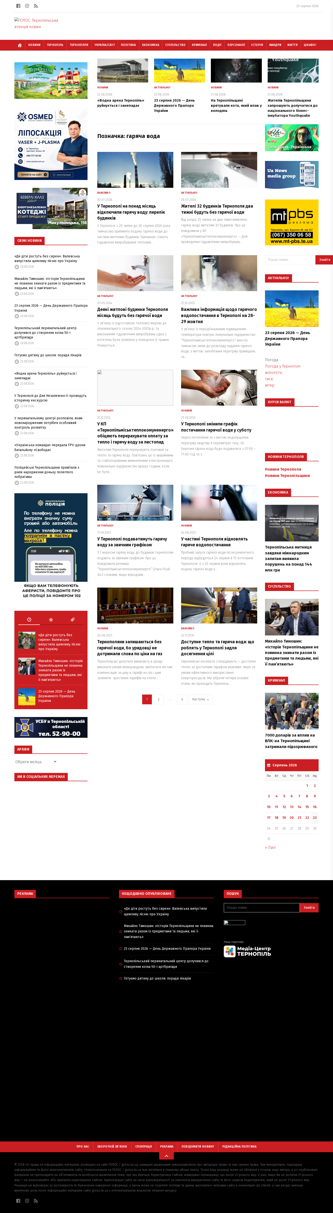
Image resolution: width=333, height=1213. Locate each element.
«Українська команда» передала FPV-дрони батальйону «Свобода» (49, 447)
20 (292, 818)
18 (276, 818)
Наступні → (200, 699)
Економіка (150, 45)
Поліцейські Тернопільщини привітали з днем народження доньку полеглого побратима (46, 472)
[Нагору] (166, 1156)
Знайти (309, 908)
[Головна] (19, 45)
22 (307, 818)
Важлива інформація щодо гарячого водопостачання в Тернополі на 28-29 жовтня (219, 315)
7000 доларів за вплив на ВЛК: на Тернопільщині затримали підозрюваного (291, 741)
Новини (34, 45)
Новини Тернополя (283, 469)
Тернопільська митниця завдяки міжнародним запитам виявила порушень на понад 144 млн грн (288, 559)
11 (276, 807)
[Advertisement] (61, 937)
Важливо (103, 192)
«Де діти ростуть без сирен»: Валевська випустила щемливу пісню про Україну (47, 258)
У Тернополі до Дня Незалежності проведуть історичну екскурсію (50, 398)
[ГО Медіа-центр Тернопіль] (271, 948)
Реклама (167, 1146)
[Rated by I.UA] (271, 924)
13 (292, 807)
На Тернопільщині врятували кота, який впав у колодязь (236, 105)
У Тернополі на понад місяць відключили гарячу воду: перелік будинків (131, 212)
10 (269, 807)
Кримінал (199, 45)
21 (299, 818)
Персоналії (236, 45)
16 (315, 807)
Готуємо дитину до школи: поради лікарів (47, 355)
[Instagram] (27, 6)
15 (307, 807)
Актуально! (162, 87)
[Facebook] (18, 6)
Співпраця (143, 1146)
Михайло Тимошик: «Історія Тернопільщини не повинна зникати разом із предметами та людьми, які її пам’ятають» (49, 283)
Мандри (275, 45)
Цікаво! (310, 45)
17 (269, 818)
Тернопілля (79, 45)
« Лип (270, 847)
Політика (128, 45)
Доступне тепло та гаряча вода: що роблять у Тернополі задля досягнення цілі (217, 648)
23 (315, 818)
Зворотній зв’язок (112, 1146)
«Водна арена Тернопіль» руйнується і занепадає (45, 375)
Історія (257, 45)
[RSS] (36, 6)
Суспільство (175, 45)
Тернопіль (55, 45)
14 (299, 807)
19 (284, 818)
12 (284, 807)
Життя (292, 45)
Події (217, 45)
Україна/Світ (105, 45)
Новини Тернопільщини (287, 475)
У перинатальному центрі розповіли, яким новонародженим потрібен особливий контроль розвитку (48, 423)
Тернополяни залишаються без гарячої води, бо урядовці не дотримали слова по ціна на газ (129, 648)
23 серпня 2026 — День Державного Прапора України (51, 308)
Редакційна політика (239, 1146)
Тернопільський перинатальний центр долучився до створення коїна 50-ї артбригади (45, 333)
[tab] (29, 620)
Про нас (83, 1146)
